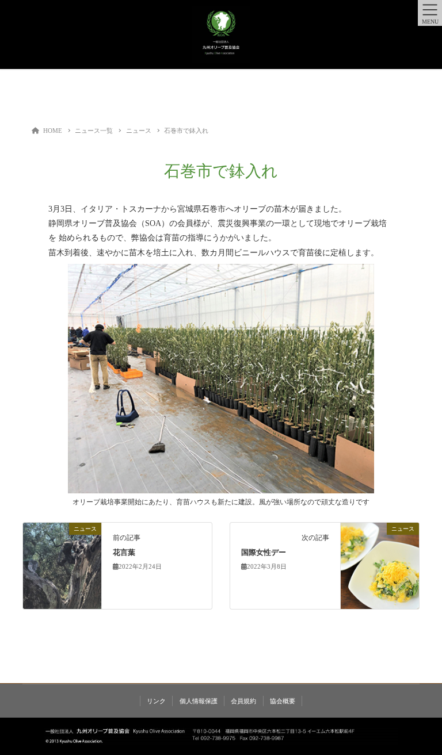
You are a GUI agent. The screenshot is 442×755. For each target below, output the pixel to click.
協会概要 (282, 700)
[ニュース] (62, 565)
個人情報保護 (199, 700)
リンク (156, 700)
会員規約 (243, 700)
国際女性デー (263, 553)
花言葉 (124, 553)
